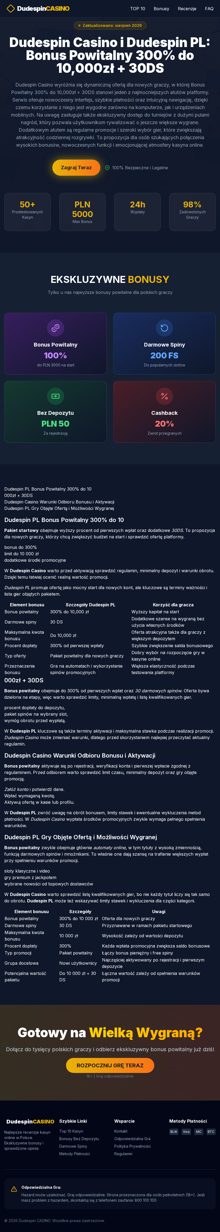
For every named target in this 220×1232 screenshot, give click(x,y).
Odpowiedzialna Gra (132, 1138)
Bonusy (161, 8)
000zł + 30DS (18, 495)
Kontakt (120, 1131)
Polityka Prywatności (132, 1146)
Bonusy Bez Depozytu (79, 1138)
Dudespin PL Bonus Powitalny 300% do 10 (47, 489)
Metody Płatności (74, 1153)
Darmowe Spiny (73, 1146)
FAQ (209, 8)
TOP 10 (137, 8)
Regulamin (123, 1153)
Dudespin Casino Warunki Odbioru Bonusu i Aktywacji (59, 502)
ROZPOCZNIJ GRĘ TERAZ (110, 1065)
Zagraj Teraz (76, 167)
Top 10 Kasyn (71, 1131)
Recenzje (187, 8)
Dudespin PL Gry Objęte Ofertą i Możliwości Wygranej (59, 508)
